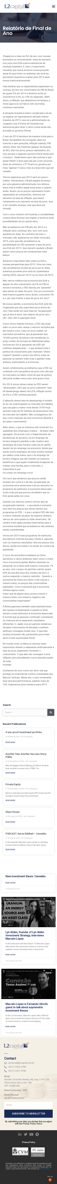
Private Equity (13, 784)
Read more (10, 883)
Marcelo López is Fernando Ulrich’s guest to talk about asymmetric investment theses (27, 1007)
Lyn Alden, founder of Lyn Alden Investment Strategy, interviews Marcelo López (25, 935)
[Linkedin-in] (20, 1134)
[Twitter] (25, 1134)
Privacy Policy (28, 1142)
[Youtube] (31, 1134)
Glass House (13, 811)
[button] (53, 6)
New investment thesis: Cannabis (26, 876)
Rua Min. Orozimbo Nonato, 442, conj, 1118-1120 (26, 1079)
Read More (10, 742)
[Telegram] (37, 1134)
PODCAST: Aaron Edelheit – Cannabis (26, 833)
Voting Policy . (45, 1169)
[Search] (50, 712)
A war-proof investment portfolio (24, 732)
